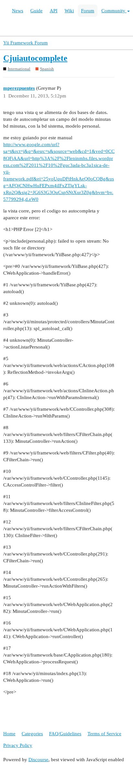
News (17, 10)
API (53, 10)
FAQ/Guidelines (65, 733)
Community (114, 10)
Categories (32, 733)
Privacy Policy (17, 745)
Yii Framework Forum (25, 42)
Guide (36, 10)
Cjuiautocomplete (35, 58)
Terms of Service (104, 733)
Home (9, 733)
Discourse (38, 759)
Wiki (69, 10)
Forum (87, 10)
